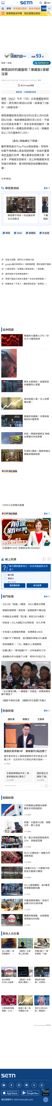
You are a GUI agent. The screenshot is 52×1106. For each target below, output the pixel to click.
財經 (44, 8)
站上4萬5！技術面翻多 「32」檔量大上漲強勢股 (8, 952)
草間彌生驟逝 (20, 8)
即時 (9, 8)
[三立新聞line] (26, 1085)
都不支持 (12, 582)
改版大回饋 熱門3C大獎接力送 (19, 259)
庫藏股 (40, 98)
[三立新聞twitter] (34, 1085)
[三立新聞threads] (41, 1085)
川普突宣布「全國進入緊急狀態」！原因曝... (25, 268)
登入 (49, 3)
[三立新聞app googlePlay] (30, 1092)
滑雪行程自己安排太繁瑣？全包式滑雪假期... (25, 278)
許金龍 (7, 155)
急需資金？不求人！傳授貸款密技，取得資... (25, 283)
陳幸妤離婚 (34, 8)
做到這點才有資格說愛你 (16, 273)
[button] (40, 3)
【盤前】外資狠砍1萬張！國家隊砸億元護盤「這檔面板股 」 (25, 980)
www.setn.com (26, 1099)
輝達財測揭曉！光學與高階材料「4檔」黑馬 (41, 980)
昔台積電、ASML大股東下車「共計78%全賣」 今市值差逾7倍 (8, 980)
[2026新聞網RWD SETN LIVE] (3, 2)
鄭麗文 (26, 719)
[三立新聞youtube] (3, 1085)
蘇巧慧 (11, 575)
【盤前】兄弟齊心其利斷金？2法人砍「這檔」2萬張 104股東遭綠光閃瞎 (25, 952)
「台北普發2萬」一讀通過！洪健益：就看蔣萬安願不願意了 (25, 693)
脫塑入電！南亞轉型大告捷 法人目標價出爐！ (25, 1009)
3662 (11, 98)
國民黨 (11, 719)
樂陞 (3, 98)
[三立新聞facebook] (11, 1085)
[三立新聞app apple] (10, 1092)
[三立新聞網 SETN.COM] (3, 8)
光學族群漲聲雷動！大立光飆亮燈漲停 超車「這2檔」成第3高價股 (8, 1009)
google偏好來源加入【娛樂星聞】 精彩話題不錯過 (28, 264)
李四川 (11, 578)
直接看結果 (15, 585)
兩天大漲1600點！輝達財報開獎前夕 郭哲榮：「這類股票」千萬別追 (41, 1009)
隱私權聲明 (6, 1099)
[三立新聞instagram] (19, 1085)
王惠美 (40, 719)
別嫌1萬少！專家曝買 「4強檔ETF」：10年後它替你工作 (42, 952)
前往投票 (37, 585)
